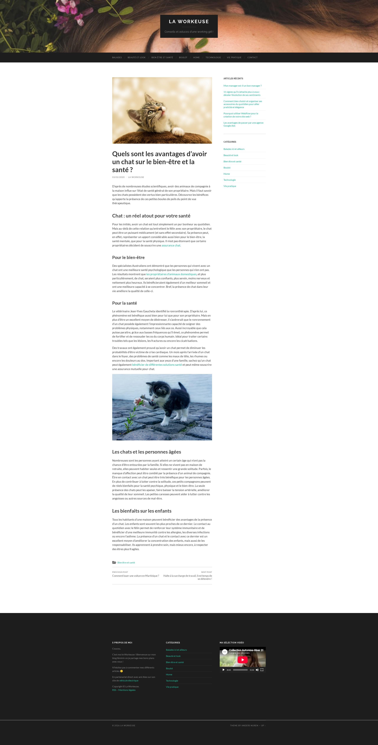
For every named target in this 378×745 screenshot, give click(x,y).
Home (196, 57)
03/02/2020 (118, 177)
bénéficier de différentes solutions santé (157, 364)
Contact (252, 57)
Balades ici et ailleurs (234, 148)
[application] (243, 660)
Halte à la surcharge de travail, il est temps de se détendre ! (187, 575)
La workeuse (136, 177)
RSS (114, 690)
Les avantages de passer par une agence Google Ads (243, 124)
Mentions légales (127, 690)
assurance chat (171, 245)
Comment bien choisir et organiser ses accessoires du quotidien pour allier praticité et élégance (243, 104)
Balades (117, 57)
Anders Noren (250, 725)
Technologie (213, 57)
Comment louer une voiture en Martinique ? (135, 574)
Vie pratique (234, 57)
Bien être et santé (162, 57)
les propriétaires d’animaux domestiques (171, 274)
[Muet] (257, 669)
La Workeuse (189, 21)
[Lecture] (223, 669)
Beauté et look (137, 57)
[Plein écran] (261, 669)
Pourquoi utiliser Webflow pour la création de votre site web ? (241, 115)
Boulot (183, 57)
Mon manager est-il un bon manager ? (242, 85)
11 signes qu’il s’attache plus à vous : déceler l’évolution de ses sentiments (242, 93)
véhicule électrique (128, 680)
